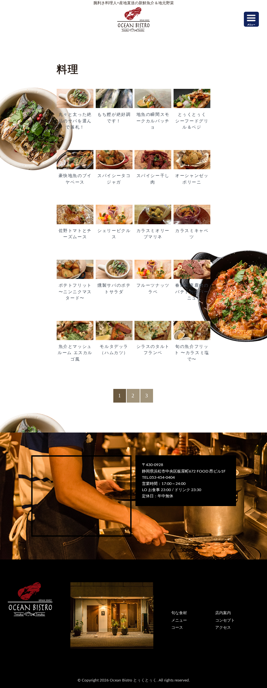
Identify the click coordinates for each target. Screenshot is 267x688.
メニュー (179, 620)
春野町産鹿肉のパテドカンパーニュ (191, 291)
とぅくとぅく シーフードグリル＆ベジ (193, 121)
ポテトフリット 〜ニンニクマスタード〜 (75, 291)
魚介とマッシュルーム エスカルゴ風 (75, 353)
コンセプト (225, 620)
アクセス (223, 627)
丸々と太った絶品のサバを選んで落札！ (75, 121)
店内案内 (223, 613)
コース (177, 627)
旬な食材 (179, 613)
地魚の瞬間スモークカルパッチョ (153, 121)
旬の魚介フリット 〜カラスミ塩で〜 (192, 353)
